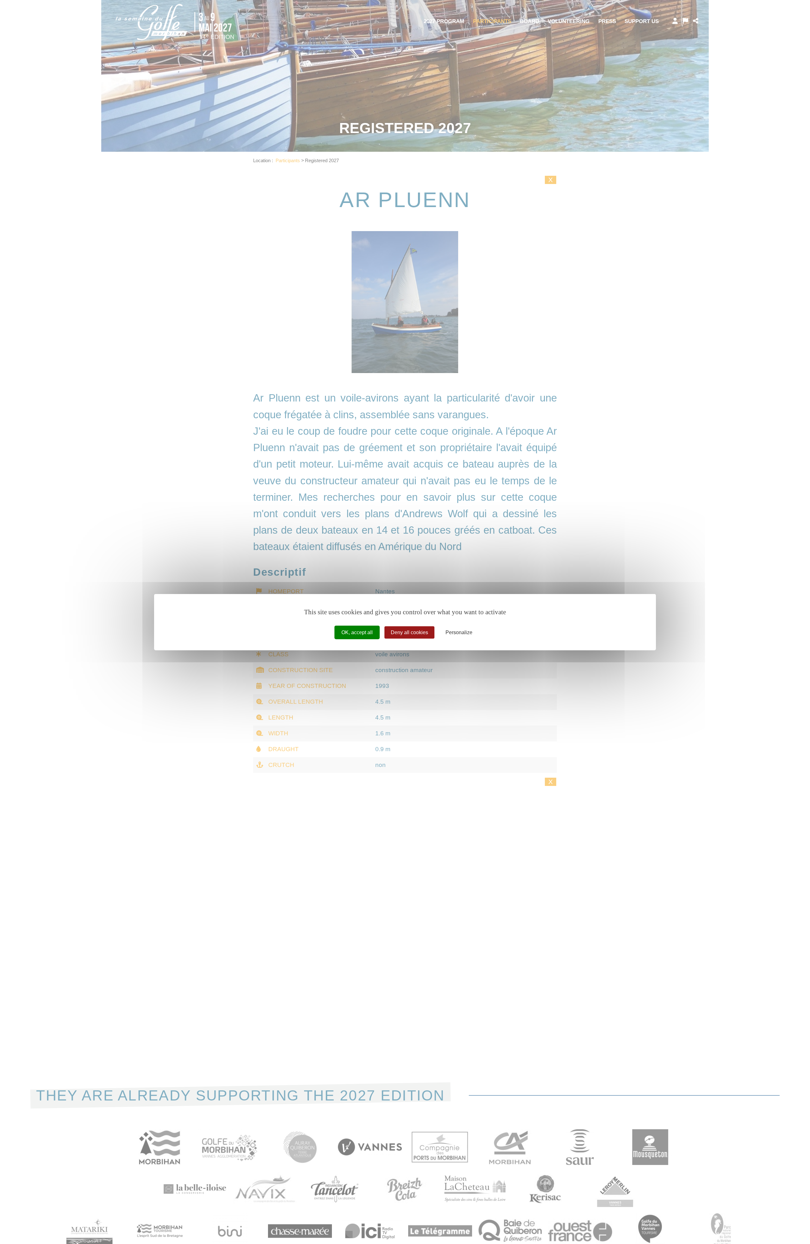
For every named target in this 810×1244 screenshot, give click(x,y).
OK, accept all (357, 632)
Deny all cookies (409, 632)
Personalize (459, 632)
